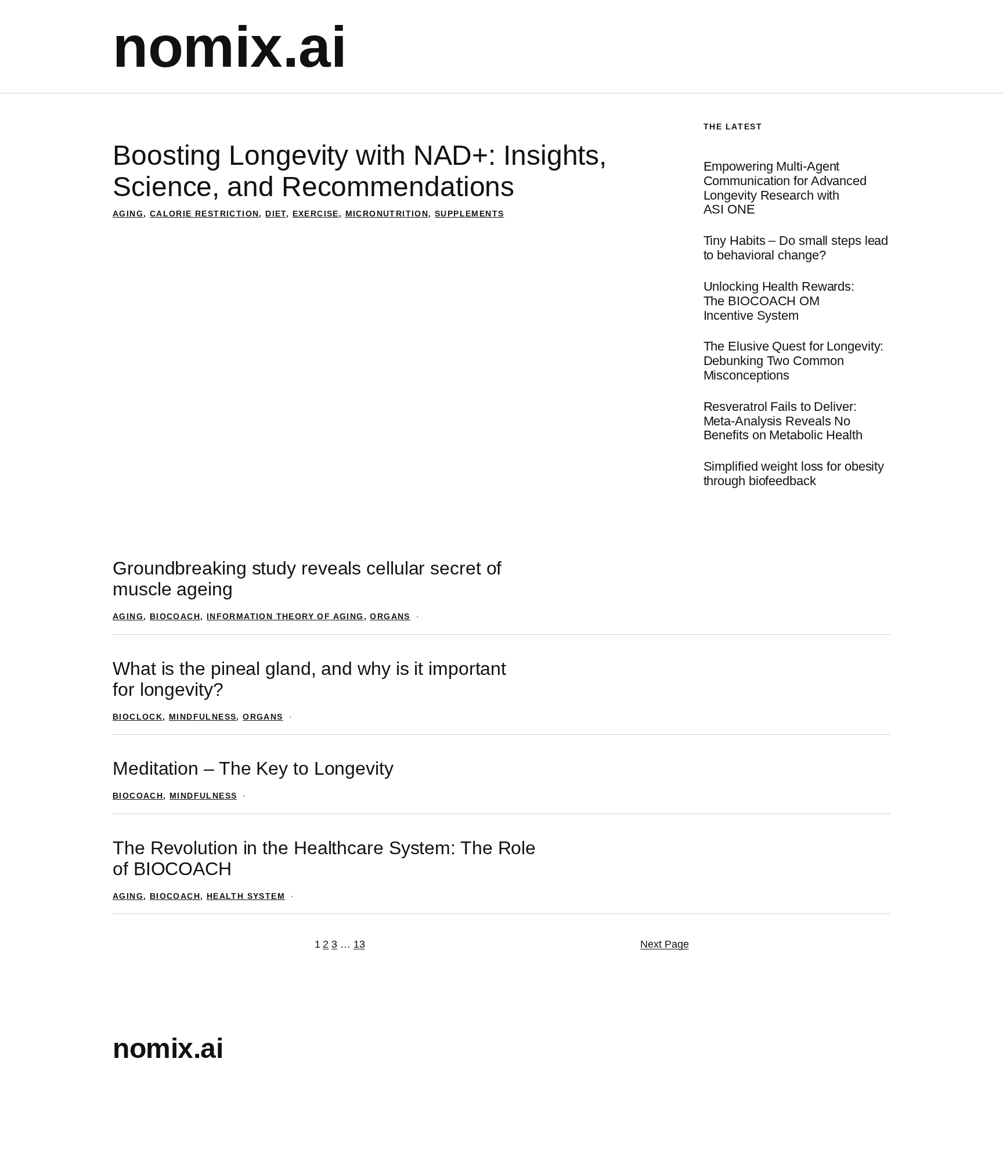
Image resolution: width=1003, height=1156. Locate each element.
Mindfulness (202, 716)
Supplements (469, 213)
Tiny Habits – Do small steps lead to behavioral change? (796, 248)
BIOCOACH (175, 616)
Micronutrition (387, 213)
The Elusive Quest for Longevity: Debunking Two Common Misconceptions (793, 360)
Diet (275, 213)
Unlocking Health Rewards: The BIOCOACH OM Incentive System (779, 301)
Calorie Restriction (204, 213)
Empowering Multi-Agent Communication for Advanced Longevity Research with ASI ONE (785, 188)
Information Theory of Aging (285, 616)
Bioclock (138, 716)
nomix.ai (230, 46)
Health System (246, 896)
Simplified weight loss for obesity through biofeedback (794, 474)
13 (359, 944)
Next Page (664, 944)
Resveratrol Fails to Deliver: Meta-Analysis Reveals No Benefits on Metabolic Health (783, 421)
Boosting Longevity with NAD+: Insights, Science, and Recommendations (360, 171)
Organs (390, 616)
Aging (128, 213)
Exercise (316, 213)
